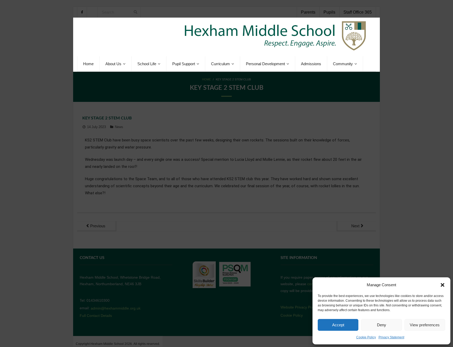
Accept (338, 325)
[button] (442, 285)
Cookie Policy (366, 337)
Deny (381, 325)
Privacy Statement (391, 337)
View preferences (425, 325)
